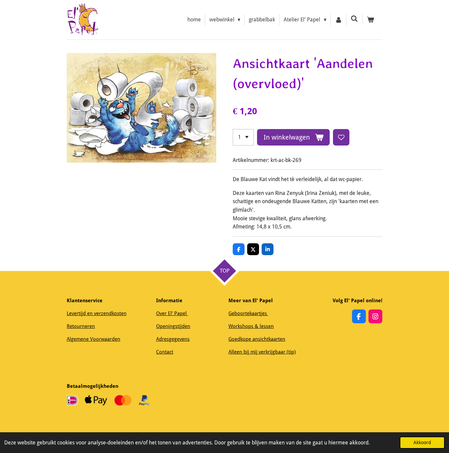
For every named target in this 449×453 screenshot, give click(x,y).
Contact (164, 352)
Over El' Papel (172, 313)
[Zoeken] (354, 18)
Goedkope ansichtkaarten (256, 339)
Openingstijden (173, 326)
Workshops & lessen (251, 326)
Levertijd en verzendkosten (97, 313)
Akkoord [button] (422, 442)
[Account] (338, 20)
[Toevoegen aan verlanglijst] (341, 137)
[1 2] (243, 137)
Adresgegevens (173, 339)
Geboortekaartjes (248, 313)
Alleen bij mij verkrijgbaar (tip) (262, 352)
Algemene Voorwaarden (93, 339)
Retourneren (81, 326)
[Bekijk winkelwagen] (370, 20)
